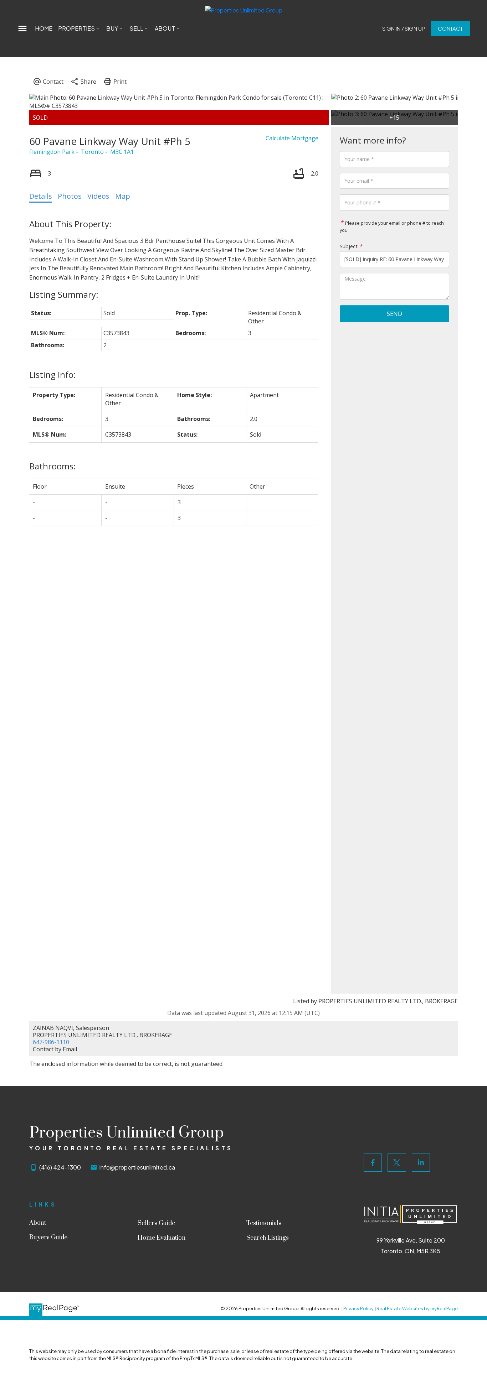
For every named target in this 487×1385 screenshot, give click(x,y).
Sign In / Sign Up (403, 28)
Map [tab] (122, 196)
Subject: (349, 246)
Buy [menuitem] (112, 28)
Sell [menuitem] (136, 28)
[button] (403, 28)
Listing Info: (52, 374)
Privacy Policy (358, 1308)
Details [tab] (40, 196)
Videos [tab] (98, 196)
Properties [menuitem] (76, 28)
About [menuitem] (165, 28)
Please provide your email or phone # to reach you (392, 226)
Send (394, 314)
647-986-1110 (51, 1042)
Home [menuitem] (43, 28)
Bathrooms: (52, 466)
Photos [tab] (70, 196)
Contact (450, 28)
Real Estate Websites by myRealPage (417, 1308)
